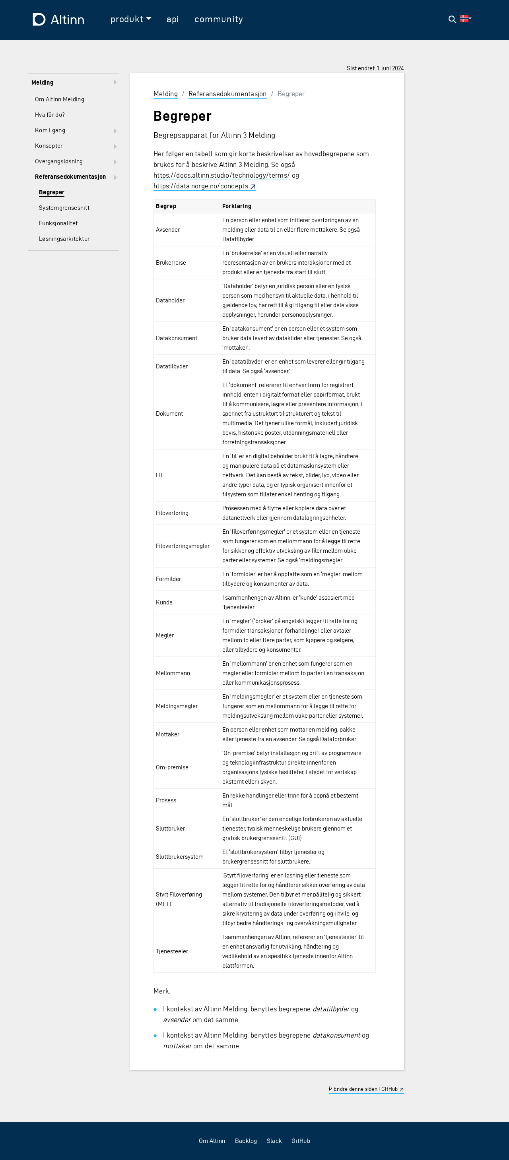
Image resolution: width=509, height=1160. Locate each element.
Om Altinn (212, 1140)
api (173, 19)
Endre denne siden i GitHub (365, 1089)
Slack (274, 1140)
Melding (165, 93)
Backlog (246, 1140)
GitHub (300, 1140)
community (218, 19)
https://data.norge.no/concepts (200, 186)
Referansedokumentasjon (227, 93)
